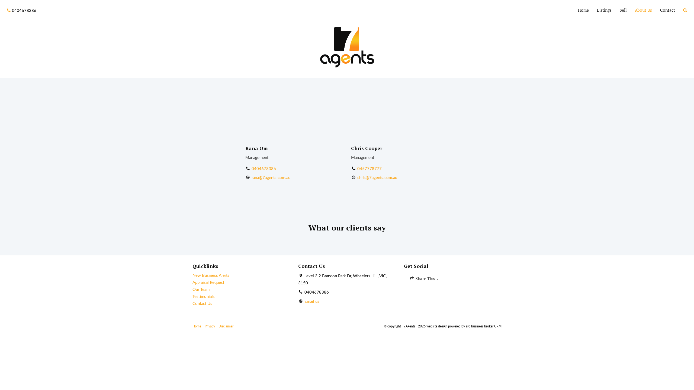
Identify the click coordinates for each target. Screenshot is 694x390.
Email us (311, 302)
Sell (623, 10)
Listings (604, 10)
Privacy (210, 326)
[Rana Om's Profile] (294, 98)
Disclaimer (226, 326)
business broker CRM (486, 326)
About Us (643, 10)
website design (436, 326)
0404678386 (264, 169)
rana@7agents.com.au (271, 178)
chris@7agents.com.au (377, 178)
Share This (425, 278)
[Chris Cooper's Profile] (400, 98)
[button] (685, 10)
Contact (667, 10)
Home (583, 10)
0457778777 (369, 169)
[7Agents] (347, 47)
